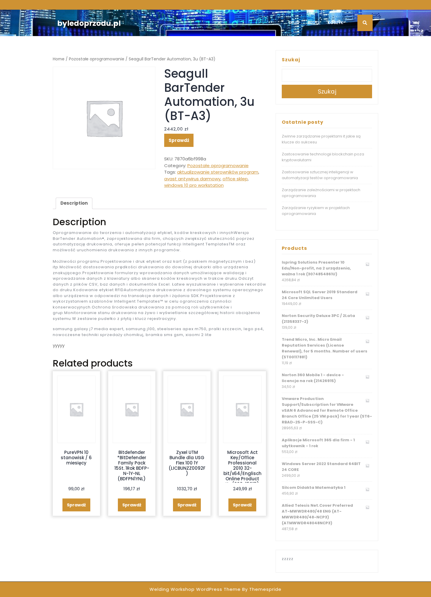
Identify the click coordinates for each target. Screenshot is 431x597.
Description (74, 203)
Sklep (294, 23)
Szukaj (291, 59)
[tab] (74, 203)
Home (59, 59)
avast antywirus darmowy (192, 179)
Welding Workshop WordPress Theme (195, 589)
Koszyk (335, 23)
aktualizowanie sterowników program (217, 172)
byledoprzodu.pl (89, 23)
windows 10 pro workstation (194, 185)
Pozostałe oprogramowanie (96, 59)
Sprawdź (179, 140)
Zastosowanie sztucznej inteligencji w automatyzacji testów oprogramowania (320, 175)
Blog (313, 23)
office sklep (235, 179)
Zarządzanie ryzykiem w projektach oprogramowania (316, 210)
